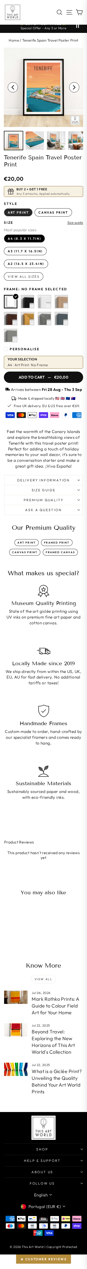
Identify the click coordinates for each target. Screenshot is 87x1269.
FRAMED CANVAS (60, 552)
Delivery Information (43, 480)
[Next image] (74, 87)
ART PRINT (26, 542)
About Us (42, 1172)
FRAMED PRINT (56, 542)
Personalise (25, 349)
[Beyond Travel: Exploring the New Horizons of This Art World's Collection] (16, 1030)
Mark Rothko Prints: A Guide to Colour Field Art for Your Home (55, 1005)
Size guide (75, 223)
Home (14, 40)
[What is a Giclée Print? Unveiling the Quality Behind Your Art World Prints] (16, 1069)
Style (10, 204)
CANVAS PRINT (24, 552)
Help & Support (42, 1160)
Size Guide (44, 490)
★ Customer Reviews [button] (44, 1259)
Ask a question (43, 510)
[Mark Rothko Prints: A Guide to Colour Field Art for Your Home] (16, 997)
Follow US (42, 1183)
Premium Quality (44, 500)
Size (8, 222)
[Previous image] (13, 87)
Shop (42, 1149)
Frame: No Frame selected (35, 289)
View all (43, 979)
